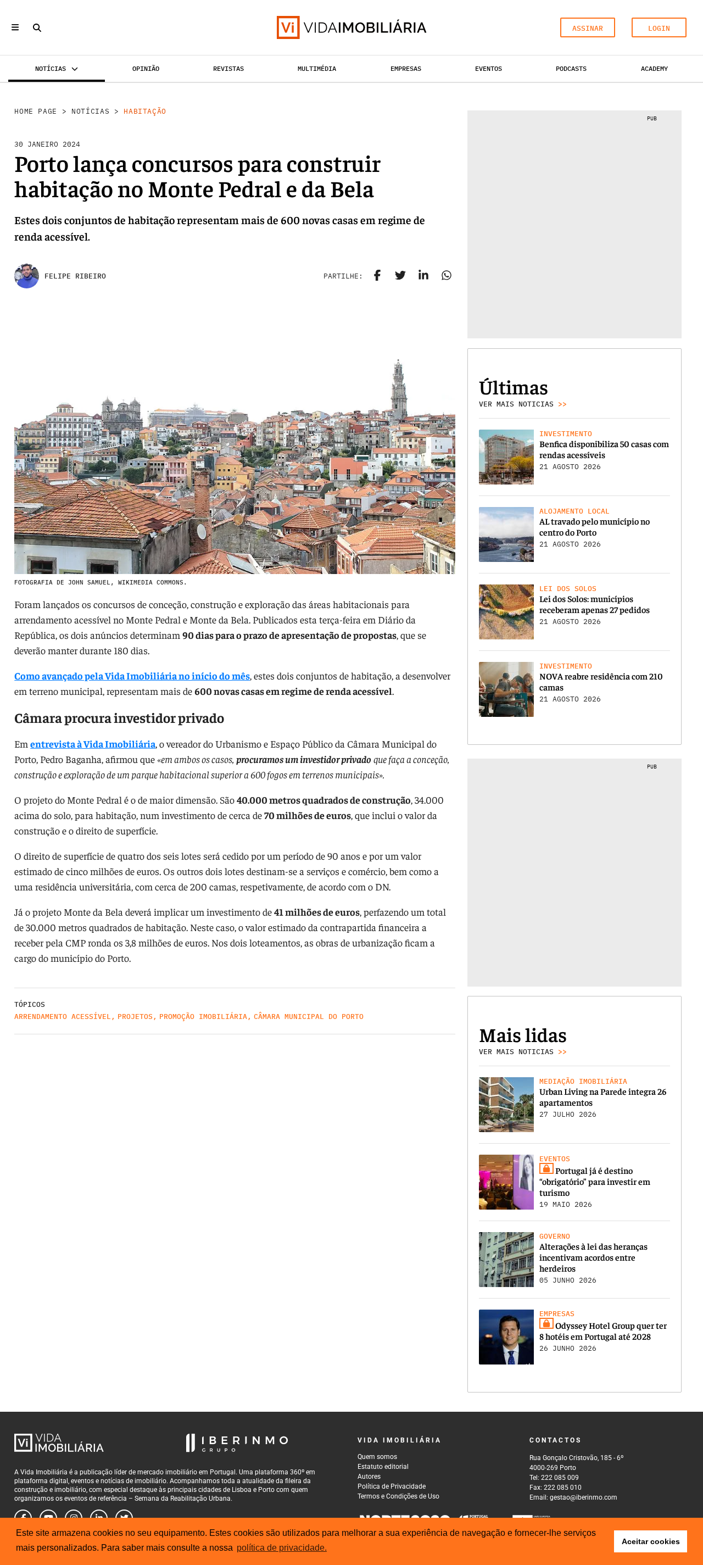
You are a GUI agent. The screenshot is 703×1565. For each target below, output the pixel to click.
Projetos (135, 1016)
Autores (369, 1476)
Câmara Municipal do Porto (309, 1016)
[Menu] (15, 27)
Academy (654, 68)
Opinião (145, 68)
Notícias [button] (50, 68)
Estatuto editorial (383, 1467)
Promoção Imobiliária (203, 1016)
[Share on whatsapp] (446, 276)
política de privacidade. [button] (282, 1547)
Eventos (488, 68)
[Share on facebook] (377, 276)
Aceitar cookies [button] (651, 1541)
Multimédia (317, 68)
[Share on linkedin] (423, 276)
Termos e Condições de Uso (398, 1496)
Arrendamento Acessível (62, 1016)
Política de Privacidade (392, 1486)
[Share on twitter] (400, 276)
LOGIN (659, 28)
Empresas (405, 68)
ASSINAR (587, 28)
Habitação (145, 111)
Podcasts (571, 68)
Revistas (228, 68)
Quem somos (377, 1457)
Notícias (90, 111)
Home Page (35, 111)
